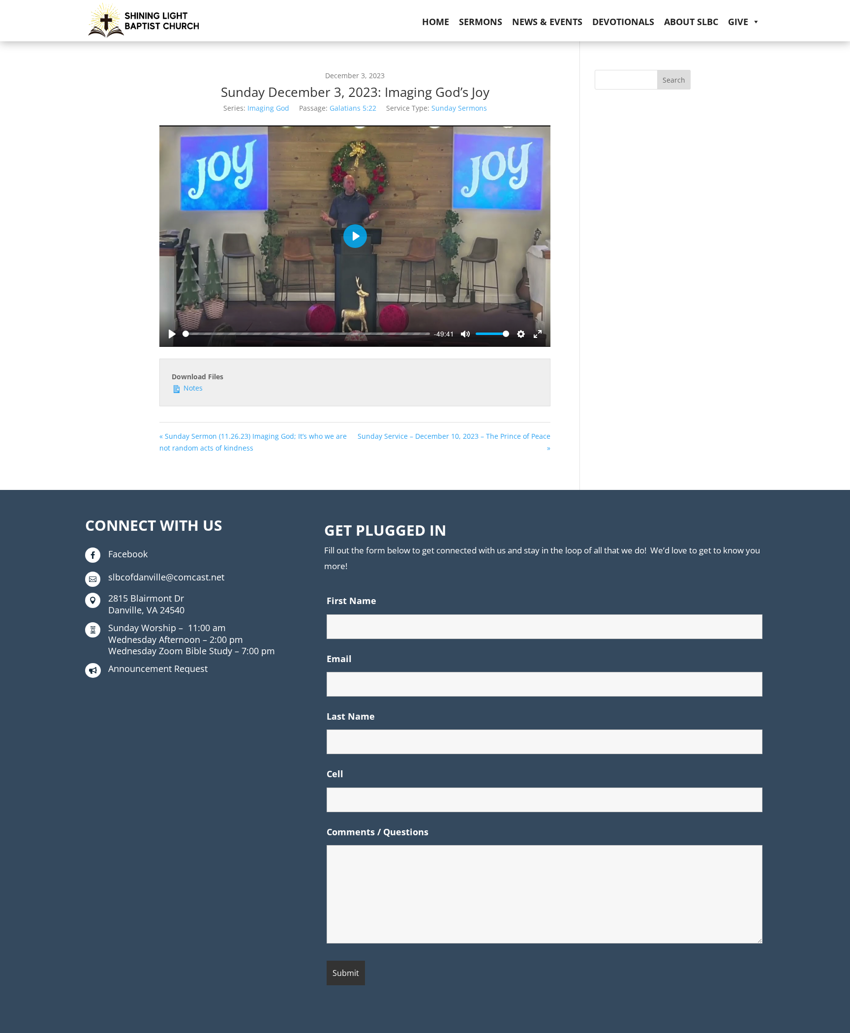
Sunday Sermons (459, 108)
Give (738, 22)
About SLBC (691, 22)
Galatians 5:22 (353, 108)
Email (339, 659)
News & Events (547, 22)
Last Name (351, 716)
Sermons (480, 22)
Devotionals (623, 22)
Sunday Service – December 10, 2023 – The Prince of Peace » (454, 442)
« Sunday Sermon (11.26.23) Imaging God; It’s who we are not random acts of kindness (253, 442)
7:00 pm (191, 651)
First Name (351, 601)
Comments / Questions (377, 832)
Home (435, 22)
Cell (335, 774)
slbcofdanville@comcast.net (166, 577)
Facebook (128, 554)
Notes (192, 388)
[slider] (306, 333)
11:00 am (167, 628)
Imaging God (268, 108)
